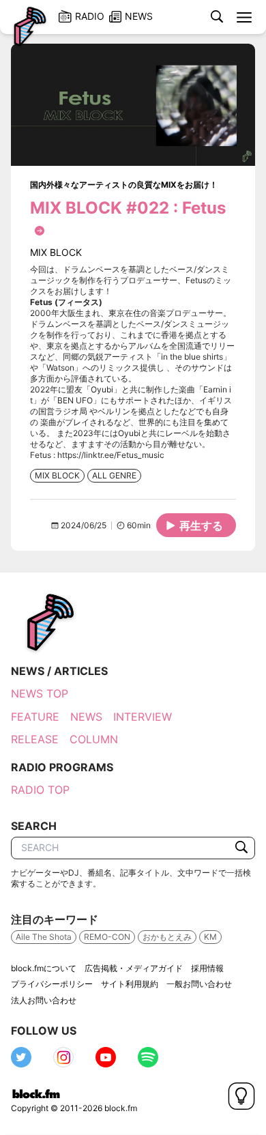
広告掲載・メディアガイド (134, 968)
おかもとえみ (167, 937)
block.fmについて (43, 968)
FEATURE (35, 716)
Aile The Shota (44, 937)
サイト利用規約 (129, 984)
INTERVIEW (142, 716)
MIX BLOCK (57, 475)
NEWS (86, 716)
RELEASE (35, 739)
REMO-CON (107, 937)
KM (210, 937)
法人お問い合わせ (43, 1000)
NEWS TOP (39, 693)
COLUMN (94, 739)
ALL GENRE (114, 475)
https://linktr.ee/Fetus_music (110, 455)
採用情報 (207, 968)
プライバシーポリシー (52, 984)
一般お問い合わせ (199, 984)
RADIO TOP (40, 789)
